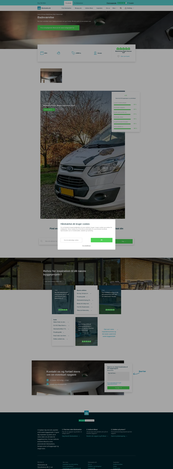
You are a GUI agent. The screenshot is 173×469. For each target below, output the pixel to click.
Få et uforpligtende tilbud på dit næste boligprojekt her (58, 27)
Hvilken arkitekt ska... (60, 339)
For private (68, 3)
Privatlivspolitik (82, 296)
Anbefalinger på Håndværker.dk (72, 468)
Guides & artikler (118, 464)
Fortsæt (117, 388)
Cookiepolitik (91, 468)
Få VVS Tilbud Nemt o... (61, 325)
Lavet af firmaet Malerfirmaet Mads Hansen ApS (50, 14)
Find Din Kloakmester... (84, 307)
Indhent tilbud (89, 8)
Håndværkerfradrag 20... (85, 300)
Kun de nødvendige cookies (71, 240)
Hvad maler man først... (61, 335)
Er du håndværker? (68, 466)
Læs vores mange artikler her (54, 281)
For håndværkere (78, 3)
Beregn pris (78, 8)
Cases (115, 466)
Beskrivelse (110, 370)
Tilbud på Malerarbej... (84, 310)
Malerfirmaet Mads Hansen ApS (123, 52)
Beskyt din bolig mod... (84, 303)
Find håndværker (66, 8)
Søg (124, 241)
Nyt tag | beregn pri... (84, 293)
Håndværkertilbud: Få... (61, 329)
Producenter (116, 468)
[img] (120, 8)
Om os (108, 8)
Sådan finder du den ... (61, 322)
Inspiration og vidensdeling (70, 464)
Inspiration (99, 8)
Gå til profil (60, 109)
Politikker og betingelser (95, 466)
